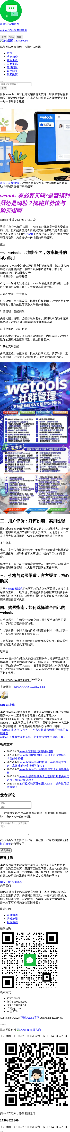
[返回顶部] (1, 1131)
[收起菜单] (4, 1024)
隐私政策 (12, 74)
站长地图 (12, 918)
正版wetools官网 (30, 1017)
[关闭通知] (1, 108)
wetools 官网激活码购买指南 (36, 751)
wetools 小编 (7, 704)
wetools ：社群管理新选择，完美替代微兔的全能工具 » (32, 737)
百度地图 (12, 915)
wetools (28, 233)
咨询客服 (17, 882)
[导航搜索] (1, 81)
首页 (9, 53)
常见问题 (12, 67)
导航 (11, 37)
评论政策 (5, 843)
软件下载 (12, 60)
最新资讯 (12, 63)
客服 (19, 37)
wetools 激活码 (14, 588)
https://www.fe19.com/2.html (29, 686)
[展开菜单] (1, 1024)
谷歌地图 (12, 922)
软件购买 (12, 71)
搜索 (3, 37)
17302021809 (9, 1120)
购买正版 (6, 882)
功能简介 (12, 56)
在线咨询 (35, 1029)
